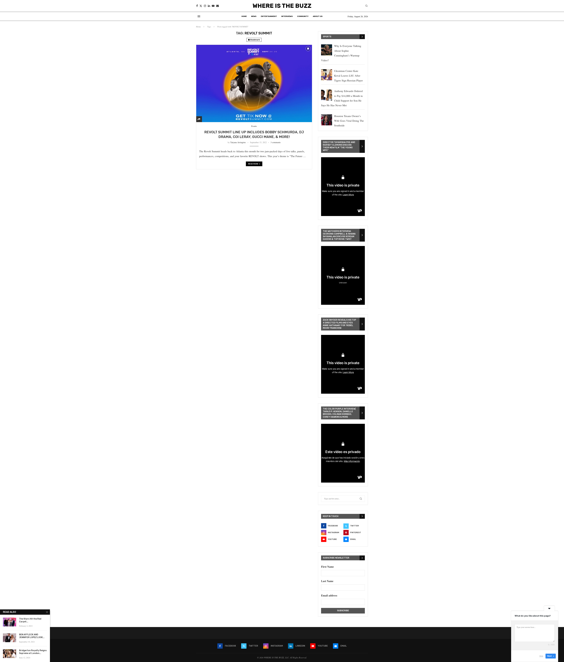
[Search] (366, 6)
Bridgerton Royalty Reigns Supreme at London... (33, 652)
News (253, 16)
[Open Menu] (199, 16)
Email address (329, 595)
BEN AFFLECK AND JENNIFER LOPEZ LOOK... (32, 636)
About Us (318, 16)
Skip (541, 656)
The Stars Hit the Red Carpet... (30, 620)
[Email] (217, 5)
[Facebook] (197, 5)
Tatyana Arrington (238, 142)
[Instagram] (205, 5)
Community (302, 16)
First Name (327, 567)
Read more (253, 164)
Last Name (327, 581)
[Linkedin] (209, 5)
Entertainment (269, 16)
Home (244, 16)
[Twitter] (200, 5)
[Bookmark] (308, 48)
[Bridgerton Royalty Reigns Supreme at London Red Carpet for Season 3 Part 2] (9, 653)
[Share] (199, 119)
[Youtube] (213, 5)
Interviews (287, 16)
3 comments (276, 142)
